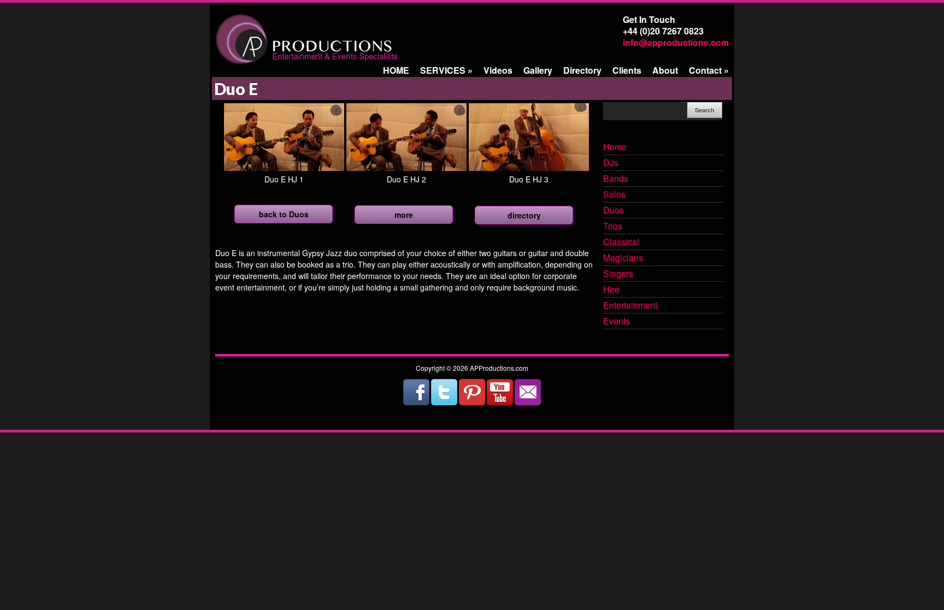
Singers (618, 274)
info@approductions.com (676, 42)
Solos (614, 194)
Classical (621, 242)
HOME (396, 70)
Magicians (623, 258)
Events (616, 321)
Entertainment (630, 305)
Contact (709, 70)
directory (524, 215)
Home (615, 147)
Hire (611, 290)
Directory (582, 70)
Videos (497, 70)
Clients (626, 70)
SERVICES (446, 70)
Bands (615, 179)
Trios (612, 226)
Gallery (537, 70)
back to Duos (284, 214)
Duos (613, 210)
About (665, 70)
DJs (610, 163)
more (403, 214)
